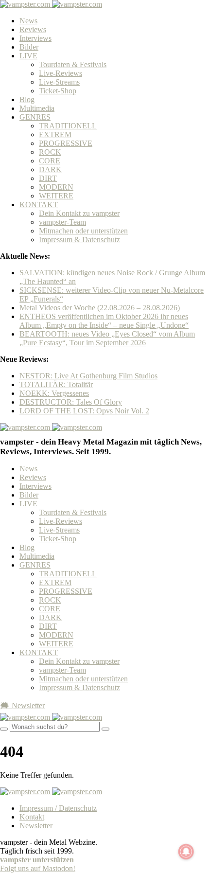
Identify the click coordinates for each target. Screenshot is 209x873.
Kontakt (31, 817)
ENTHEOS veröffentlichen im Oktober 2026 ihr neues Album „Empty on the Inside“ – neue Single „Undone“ (104, 320)
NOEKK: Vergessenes (54, 393)
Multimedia (36, 108)
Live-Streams (59, 82)
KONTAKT (38, 204)
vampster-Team (62, 222)
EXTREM (55, 134)
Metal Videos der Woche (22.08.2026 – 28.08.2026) (99, 307)
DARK (50, 169)
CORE (49, 161)
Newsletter (35, 825)
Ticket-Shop (57, 91)
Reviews (32, 29)
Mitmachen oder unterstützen (83, 231)
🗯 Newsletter (22, 705)
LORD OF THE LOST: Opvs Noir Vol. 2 (84, 411)
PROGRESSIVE (65, 143)
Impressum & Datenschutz (79, 239)
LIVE (28, 56)
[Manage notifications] (186, 851)
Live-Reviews (60, 73)
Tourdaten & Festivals (72, 64)
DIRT (48, 178)
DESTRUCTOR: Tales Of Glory (70, 402)
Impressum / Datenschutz (58, 808)
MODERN (56, 187)
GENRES (35, 117)
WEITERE (56, 196)
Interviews (35, 38)
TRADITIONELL (68, 126)
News (28, 21)
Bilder (28, 47)
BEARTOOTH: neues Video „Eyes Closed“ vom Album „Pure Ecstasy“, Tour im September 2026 (107, 338)
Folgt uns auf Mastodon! (37, 868)
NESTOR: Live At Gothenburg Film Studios (88, 376)
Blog (27, 99)
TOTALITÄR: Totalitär (56, 384)
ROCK (50, 152)
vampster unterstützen (37, 859)
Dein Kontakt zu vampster (79, 213)
